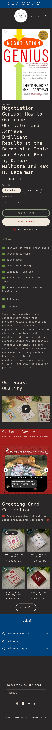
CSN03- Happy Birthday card (13, 593)
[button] (6, 16)
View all (26, 607)
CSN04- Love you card (39, 593)
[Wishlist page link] (32, 15)
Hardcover (32, 190)
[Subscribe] (42, 692)
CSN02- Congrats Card (39, 555)
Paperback (11, 190)
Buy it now (26, 221)
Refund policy (39, 717)
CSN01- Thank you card (13, 555)
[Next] (46, 470)
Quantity (7, 197)
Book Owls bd (21, 717)
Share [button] (8, 239)
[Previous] (6, 470)
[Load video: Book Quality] (26, 409)
